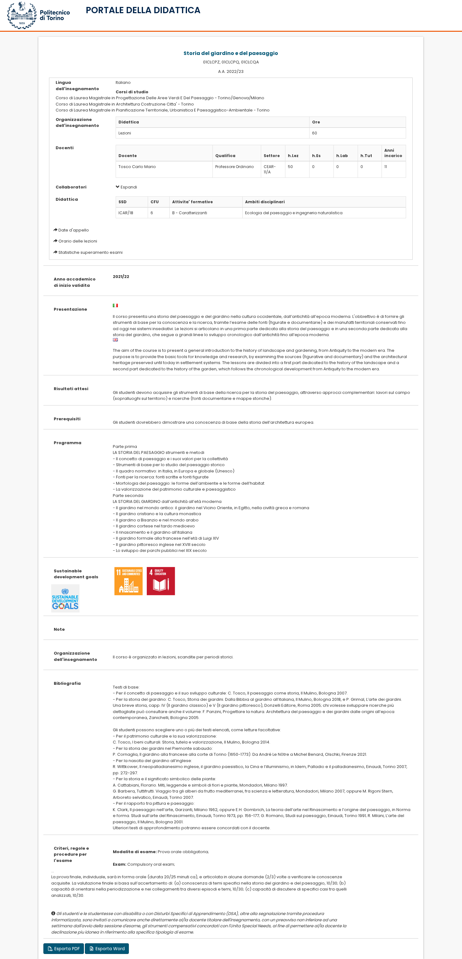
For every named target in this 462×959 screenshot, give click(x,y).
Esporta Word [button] (109, 948)
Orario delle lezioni (77, 241)
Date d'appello (73, 230)
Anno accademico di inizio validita (75, 282)
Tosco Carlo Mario (137, 167)
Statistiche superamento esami (90, 252)
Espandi (128, 187)
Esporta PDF (66, 948)
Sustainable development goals (76, 574)
